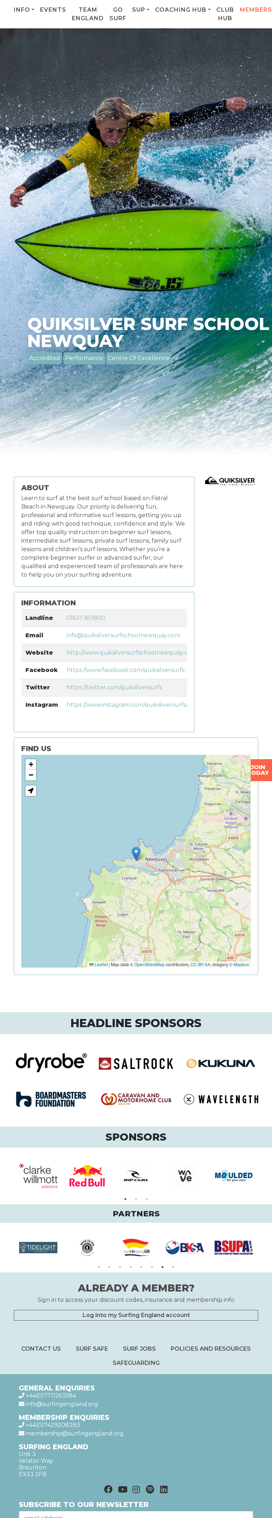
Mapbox (241, 964)
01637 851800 (86, 618)
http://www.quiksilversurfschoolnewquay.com (132, 652)
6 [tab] (151, 1267)
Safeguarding (136, 1363)
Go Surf (117, 14)
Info (22, 9)
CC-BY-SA (200, 964)
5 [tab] (141, 1267)
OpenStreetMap (149, 964)
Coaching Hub (180, 9)
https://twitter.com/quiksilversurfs (114, 687)
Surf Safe (92, 1348)
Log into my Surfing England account (136, 1315)
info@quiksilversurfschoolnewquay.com (123, 635)
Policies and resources (211, 1348)
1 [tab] (125, 1199)
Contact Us (41, 1348)
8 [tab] (173, 1267)
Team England (88, 14)
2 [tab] (136, 1199)
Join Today (258, 770)
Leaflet (101, 964)
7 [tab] (162, 1267)
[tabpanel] (38, 1176)
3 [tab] (146, 1199)
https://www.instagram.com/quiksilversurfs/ (127, 704)
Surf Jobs (139, 1348)
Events (53, 9)
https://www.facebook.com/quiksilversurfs (126, 670)
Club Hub (225, 14)
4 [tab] (130, 1267)
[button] (136, 854)
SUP (138, 9)
